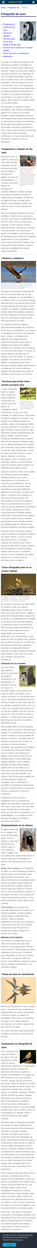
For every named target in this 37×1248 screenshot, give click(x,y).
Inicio (3, 8)
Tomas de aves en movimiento (16, 53)
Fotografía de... (14, 8)
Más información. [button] (17, 1240)
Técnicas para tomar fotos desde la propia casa (12, 42)
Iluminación (8, 56)
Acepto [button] (9, 1244)
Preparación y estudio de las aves (9, 27)
